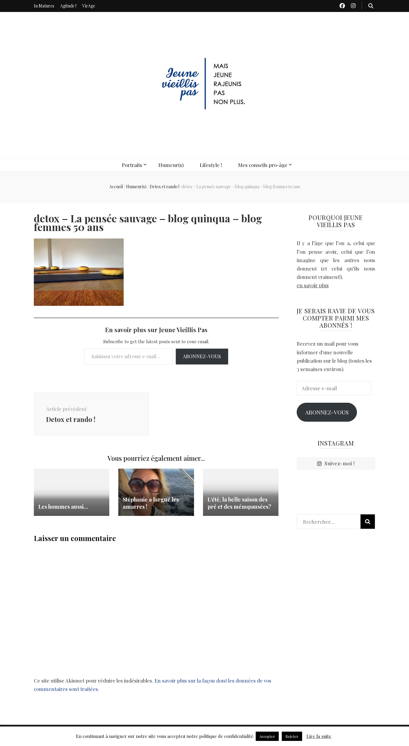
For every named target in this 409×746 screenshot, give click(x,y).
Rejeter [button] (292, 736)
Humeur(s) (171, 165)
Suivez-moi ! (340, 463)
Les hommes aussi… (63, 506)
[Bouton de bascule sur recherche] (370, 5)
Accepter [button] (267, 736)
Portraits (132, 165)
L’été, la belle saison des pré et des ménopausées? (239, 503)
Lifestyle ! (211, 165)
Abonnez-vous (202, 356)
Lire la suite (318, 736)
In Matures (44, 6)
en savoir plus (313, 285)
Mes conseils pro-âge (262, 165)
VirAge (88, 6)
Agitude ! (68, 6)
